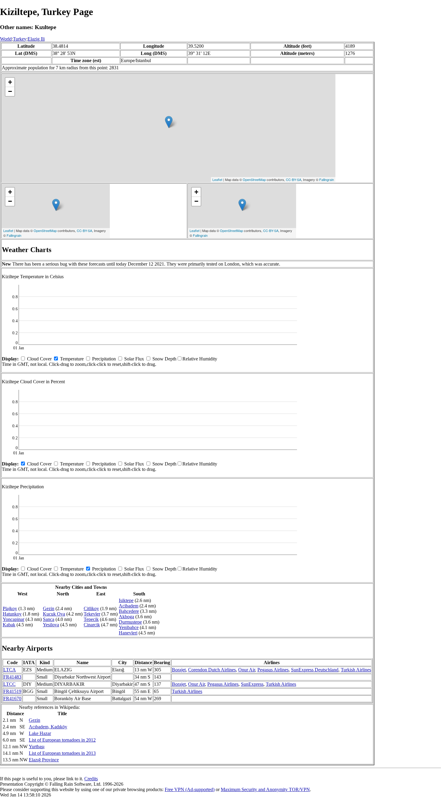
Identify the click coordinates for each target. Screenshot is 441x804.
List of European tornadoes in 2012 (62, 739)
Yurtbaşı (36, 746)
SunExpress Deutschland (314, 669)
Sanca (48, 619)
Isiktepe (126, 600)
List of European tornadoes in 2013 (62, 753)
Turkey (19, 38)
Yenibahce (129, 627)
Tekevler (92, 613)
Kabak (9, 624)
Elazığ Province (44, 759)
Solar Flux (134, 358)
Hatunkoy (12, 613)
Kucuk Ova (54, 613)
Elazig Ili (36, 38)
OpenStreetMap (254, 179)
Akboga (126, 616)
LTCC (9, 684)
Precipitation (104, 358)
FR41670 (12, 698)
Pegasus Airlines (273, 669)
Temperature (72, 358)
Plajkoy (10, 608)
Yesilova (51, 624)
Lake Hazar (40, 733)
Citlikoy (91, 608)
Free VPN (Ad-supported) (189, 789)
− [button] (10, 91)
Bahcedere (129, 611)
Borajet (179, 669)
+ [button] (10, 82)
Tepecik (91, 619)
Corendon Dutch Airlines (212, 669)
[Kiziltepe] (168, 122)
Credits (91, 778)
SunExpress (252, 684)
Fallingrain (326, 179)
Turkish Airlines (356, 669)
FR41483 (12, 676)
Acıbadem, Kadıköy (48, 726)
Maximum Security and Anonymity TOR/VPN (265, 789)
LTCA (9, 669)
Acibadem (128, 605)
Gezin (48, 608)
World (6, 38)
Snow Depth (164, 358)
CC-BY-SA (293, 179)
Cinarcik (92, 624)
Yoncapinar (13, 619)
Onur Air (246, 669)
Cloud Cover (39, 358)
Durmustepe (130, 622)
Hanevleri (128, 632)
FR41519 (12, 691)
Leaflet (217, 179)
